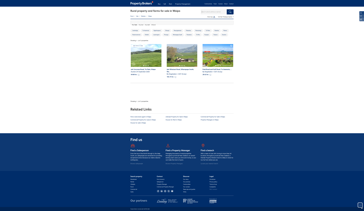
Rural (131, 16)
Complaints (212, 187)
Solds (131, 192)
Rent (170, 4)
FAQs (184, 192)
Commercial (133, 189)
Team (215, 4)
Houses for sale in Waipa (138, 123)
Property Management (182, 4)
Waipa (150, 16)
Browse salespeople (136, 163)
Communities (208, 4)
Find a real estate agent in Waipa (140, 117)
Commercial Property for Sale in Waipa (213, 117)
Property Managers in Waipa (209, 120)
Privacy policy (213, 182)
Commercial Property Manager (165, 187)
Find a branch (160, 179)
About (226, 4)
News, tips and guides (189, 189)
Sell (165, 4)
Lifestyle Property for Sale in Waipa (177, 117)
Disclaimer (212, 179)
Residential (133, 179)
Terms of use (213, 184)
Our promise (186, 182)
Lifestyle (132, 184)
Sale (137, 16)
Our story (186, 179)
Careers (220, 4)
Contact (231, 4)
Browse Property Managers (174, 163)
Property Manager (162, 184)
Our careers (186, 187)
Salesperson (160, 182)
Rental (132, 182)
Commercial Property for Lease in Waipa (143, 120)
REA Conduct (213, 189)
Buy (159, 4)
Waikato (143, 16)
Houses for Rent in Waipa (174, 120)
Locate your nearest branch (209, 163)
